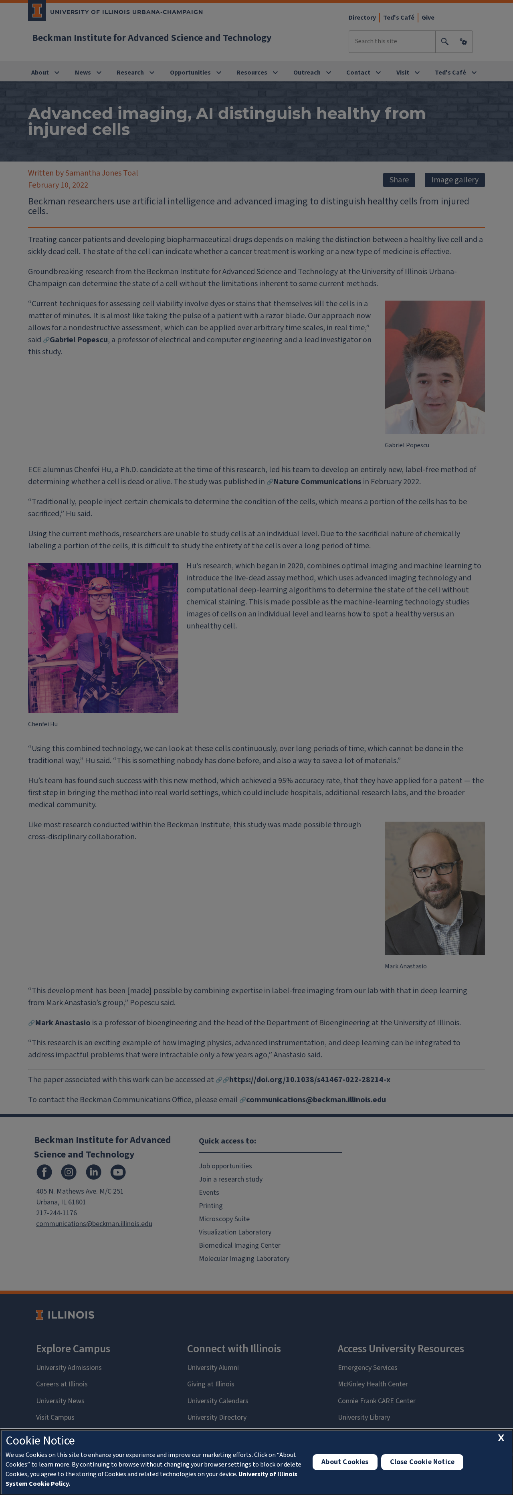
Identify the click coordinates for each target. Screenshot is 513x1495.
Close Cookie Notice (422, 1462)
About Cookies (344, 1462)
